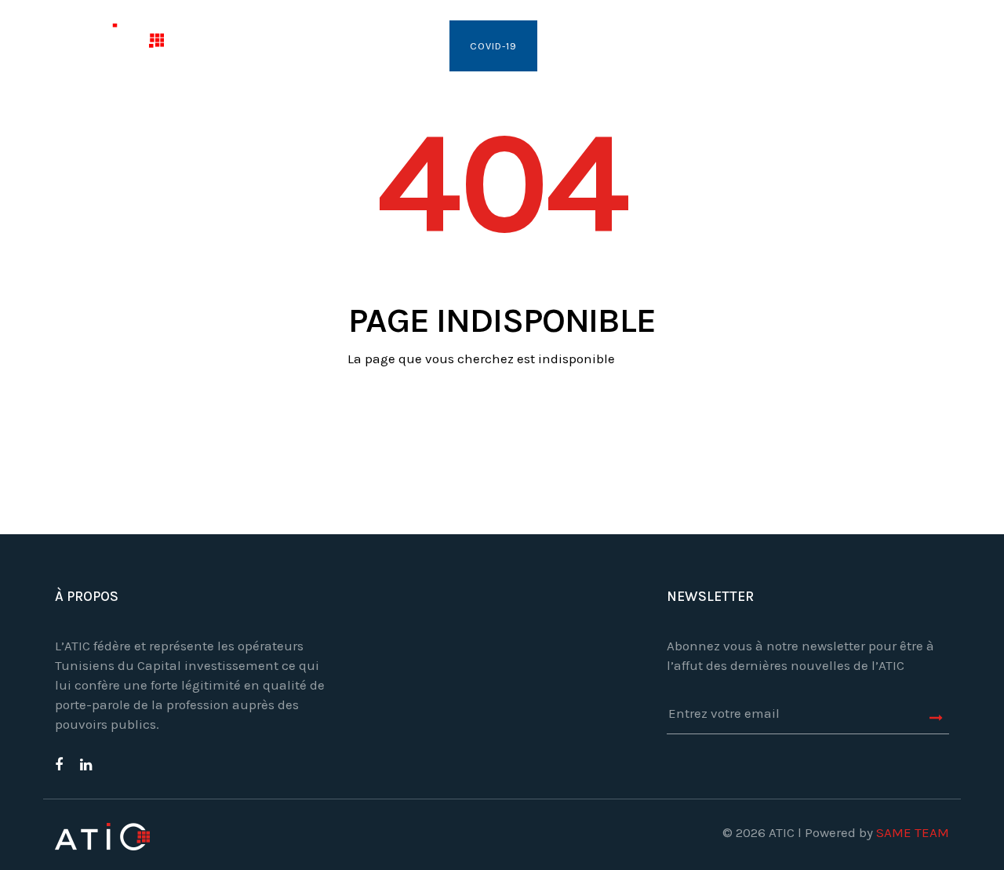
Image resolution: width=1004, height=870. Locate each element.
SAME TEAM (912, 832)
